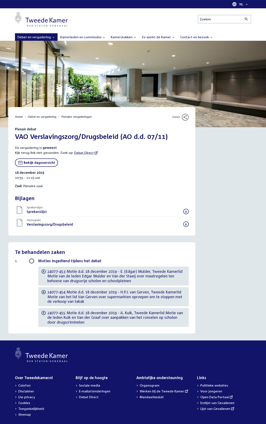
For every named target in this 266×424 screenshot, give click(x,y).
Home (19, 116)
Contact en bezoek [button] (195, 37)
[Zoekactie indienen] (246, 19)
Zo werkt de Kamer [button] (157, 37)
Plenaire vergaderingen (76, 116)
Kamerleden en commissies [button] (81, 37)
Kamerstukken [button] (122, 37)
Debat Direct (84, 153)
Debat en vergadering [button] (34, 37)
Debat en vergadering (42, 116)
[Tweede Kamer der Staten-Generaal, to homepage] (41, 19)
